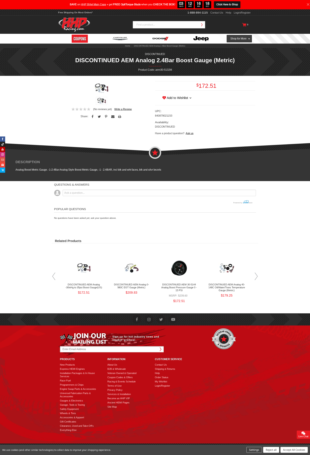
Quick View (84, 267)
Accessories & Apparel (72, 417)
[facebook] (137, 319)
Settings (254, 450)
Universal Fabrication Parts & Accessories (75, 395)
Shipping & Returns (165, 369)
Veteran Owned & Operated (121, 373)
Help (228, 12)
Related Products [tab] (68, 241)
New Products (67, 364)
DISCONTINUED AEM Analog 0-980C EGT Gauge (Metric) (131, 286)
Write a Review (123, 109)
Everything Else (68, 430)
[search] (201, 24)
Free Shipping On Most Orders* (75, 12)
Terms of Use (114, 385)
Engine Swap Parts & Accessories (78, 389)
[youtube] (173, 319)
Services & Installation (119, 394)
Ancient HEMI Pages (118, 402)
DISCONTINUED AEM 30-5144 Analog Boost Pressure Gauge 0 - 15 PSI (179, 287)
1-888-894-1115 (197, 12)
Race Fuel (65, 380)
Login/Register (242, 12)
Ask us (189, 133)
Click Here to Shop (227, 4)
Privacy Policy (115, 390)
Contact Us (216, 12)
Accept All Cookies (294, 450)
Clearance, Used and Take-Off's (77, 425)
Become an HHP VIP (118, 398)
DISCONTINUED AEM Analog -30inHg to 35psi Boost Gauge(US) (83, 286)
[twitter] (161, 319)
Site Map (112, 406)
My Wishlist (161, 381)
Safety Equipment (69, 409)
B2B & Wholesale (116, 369)
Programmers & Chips (72, 384)
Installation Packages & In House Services (77, 375)
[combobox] (169, 24)
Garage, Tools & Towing (72, 404)
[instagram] (149, 319)
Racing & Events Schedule (121, 381)
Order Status (161, 377)
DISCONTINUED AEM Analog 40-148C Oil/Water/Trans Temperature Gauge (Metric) (226, 287)
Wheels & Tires (68, 413)
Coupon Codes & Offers (120, 377)
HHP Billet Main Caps (93, 4)
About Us (112, 364)
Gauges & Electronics (71, 400)
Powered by (238, 203)
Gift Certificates (68, 421)
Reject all (271, 450)
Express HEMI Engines (72, 369)
